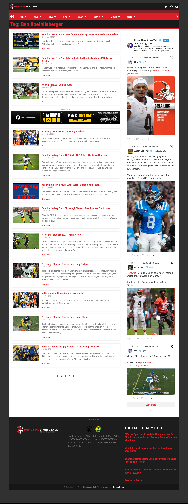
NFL (22, 16)
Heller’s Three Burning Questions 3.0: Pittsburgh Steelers (70, 346)
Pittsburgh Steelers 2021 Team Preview (61, 234)
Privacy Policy (118, 487)
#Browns (131, 273)
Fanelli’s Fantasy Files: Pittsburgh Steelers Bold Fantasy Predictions (76, 208)
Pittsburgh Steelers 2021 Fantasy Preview (63, 131)
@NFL (145, 62)
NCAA (80, 16)
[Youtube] (176, 6)
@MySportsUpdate (156, 267)
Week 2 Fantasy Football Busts (57, 84)
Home (12, 16)
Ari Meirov (139, 267)
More (129, 16)
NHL (65, 16)
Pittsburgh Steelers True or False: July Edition (65, 264)
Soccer (97, 16)
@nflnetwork (145, 362)
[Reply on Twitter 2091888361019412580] (129, 139)
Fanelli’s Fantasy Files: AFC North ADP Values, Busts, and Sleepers (75, 155)
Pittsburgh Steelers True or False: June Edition (65, 317)
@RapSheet (133, 73)
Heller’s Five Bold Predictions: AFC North (62, 293)
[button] (177, 17)
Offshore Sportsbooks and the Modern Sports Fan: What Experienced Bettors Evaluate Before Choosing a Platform (151, 437)
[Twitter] (166, 6)
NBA (50, 16)
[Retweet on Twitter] (132, 57)
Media (114, 16)
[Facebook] (171, 6)
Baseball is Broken (134, 480)
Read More (46, 49)
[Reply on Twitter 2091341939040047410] (129, 398)
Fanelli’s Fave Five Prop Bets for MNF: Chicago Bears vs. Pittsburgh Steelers (80, 34)
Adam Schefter (141, 151)
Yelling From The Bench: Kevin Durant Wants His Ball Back (71, 184)
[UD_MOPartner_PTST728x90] (65, 123)
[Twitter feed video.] (151, 381)
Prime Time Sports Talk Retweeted (146, 58)
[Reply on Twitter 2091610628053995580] (129, 339)
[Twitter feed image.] (151, 105)
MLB (36, 16)
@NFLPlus (143, 365)
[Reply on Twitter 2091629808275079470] (129, 255)
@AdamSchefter (162, 70)
